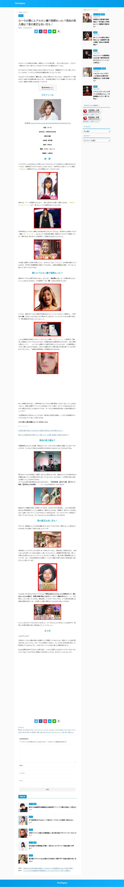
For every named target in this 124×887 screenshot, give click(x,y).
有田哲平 (33, 732)
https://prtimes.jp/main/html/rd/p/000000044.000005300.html (51, 123)
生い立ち (48, 732)
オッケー (41, 730)
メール (21, 773)
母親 (38, 732)
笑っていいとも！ (56, 732)
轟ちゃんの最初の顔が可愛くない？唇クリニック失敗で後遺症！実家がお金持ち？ (43, 435)
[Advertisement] (47, 48)
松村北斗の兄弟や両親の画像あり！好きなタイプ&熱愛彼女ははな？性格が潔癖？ (48, 868)
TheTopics (20, 3)
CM (21, 730)
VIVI (32, 730)
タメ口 (46, 730)
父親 (41, 732)
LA (23, 730)
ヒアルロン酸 (58, 730)
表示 (51, 87)
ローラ (73, 730)
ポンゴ (65, 730)
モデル (22, 727)
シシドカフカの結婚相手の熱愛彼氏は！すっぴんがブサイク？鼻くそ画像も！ (47, 870)
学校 (28, 732)
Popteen (27, 730)
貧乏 (66, 732)
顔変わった (71, 732)
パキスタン (52, 730)
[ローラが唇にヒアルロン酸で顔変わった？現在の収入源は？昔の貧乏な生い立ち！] (50, 31)
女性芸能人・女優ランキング (91, 114)
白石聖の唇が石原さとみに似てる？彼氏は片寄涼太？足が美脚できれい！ (40, 430)
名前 (21, 765)
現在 (44, 732)
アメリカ (36, 730)
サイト (21, 780)
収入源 (20, 732)
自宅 (63, 732)
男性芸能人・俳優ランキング (91, 121)
